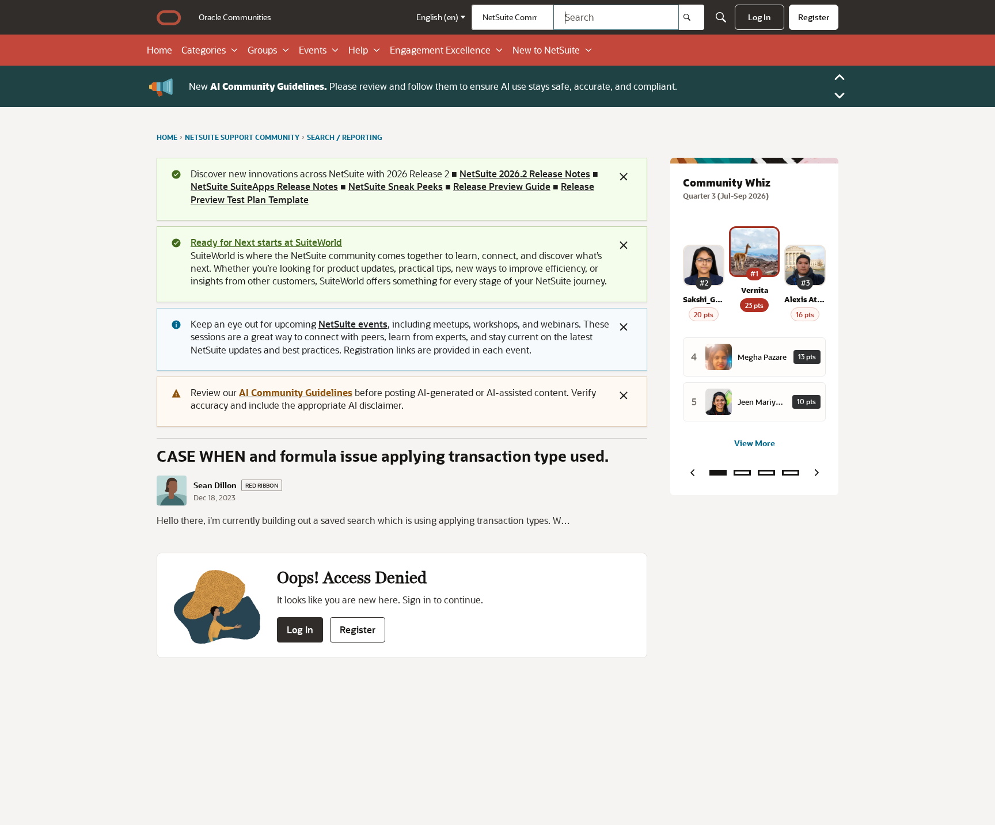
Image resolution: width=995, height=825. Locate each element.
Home (159, 50)
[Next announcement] (839, 96)
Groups (262, 50)
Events (312, 50)
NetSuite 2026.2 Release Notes (524, 174)
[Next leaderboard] (816, 472)
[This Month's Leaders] (766, 473)
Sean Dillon (215, 485)
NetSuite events (353, 324)
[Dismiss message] (623, 177)
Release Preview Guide (501, 186)
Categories (203, 50)
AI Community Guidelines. (268, 86)
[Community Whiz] (718, 473)
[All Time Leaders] (790, 473)
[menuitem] (235, 17)
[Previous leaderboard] (692, 472)
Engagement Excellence (440, 50)
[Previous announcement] (839, 77)
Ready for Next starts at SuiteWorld (266, 242)
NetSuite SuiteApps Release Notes (264, 186)
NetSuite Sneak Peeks (395, 186)
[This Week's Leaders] (742, 473)
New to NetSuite (546, 50)
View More (754, 443)
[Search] (691, 17)
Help (358, 50)
